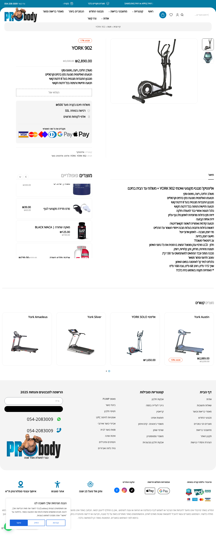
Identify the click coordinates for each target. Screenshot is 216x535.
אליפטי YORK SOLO (143, 317)
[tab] (211, 175)
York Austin (201, 317)
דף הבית (117, 26)
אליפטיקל (80, 152)
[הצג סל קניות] (162, 14)
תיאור (211, 175)
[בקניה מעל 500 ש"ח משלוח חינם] (76, 3)
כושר (53, 155)
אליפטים (59, 155)
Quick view (172, 338)
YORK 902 (81, 155)
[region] (38, 513)
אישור (18, 522)
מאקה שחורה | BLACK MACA (52, 190)
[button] (20, 176)
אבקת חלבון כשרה (60, 221)
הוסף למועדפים (172, 332)
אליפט (66, 155)
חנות (109, 26)
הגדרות (56, 522)
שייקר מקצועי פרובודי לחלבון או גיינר (50, 246)
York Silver (94, 317)
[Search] (182, 15)
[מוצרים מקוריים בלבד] (112, 3)
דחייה (36, 522)
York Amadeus (37, 317)
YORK (73, 155)
